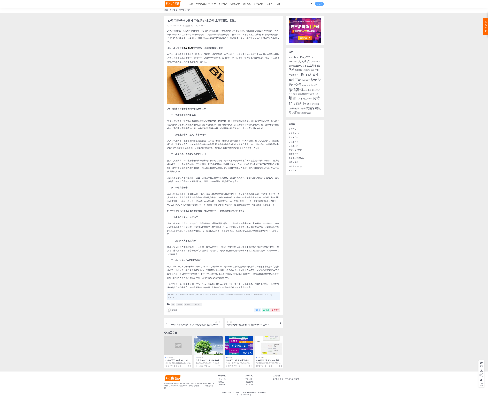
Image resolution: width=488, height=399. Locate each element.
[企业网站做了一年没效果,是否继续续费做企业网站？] (208, 345)
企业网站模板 (300, 65)
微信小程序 (313, 85)
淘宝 (316, 94)
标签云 (221, 382)
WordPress (293, 61)
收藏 (267, 310)
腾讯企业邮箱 (313, 103)
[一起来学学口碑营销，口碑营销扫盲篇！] (178, 345)
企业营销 (223, 3)
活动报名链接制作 (296, 158)
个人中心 (222, 379)
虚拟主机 (293, 108)
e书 (173, 304)
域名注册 (315, 69)
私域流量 (292, 170)
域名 (308, 69)
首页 (191, 3)
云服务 (269, 3)
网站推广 (197, 304)
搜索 (294, 94)
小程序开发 (293, 145)
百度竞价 (183, 10)
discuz (296, 57)
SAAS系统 (258, 3)
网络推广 (230, 357)
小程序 (292, 75)
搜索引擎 (299, 94)
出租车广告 (293, 137)
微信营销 (296, 89)
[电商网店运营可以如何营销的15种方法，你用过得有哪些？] (269, 345)
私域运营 (305, 98)
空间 (310, 98)
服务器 (312, 94)
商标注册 (301, 70)
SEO (312, 58)
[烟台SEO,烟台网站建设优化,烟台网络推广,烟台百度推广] (239, 345)
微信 (314, 80)
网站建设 (200, 357)
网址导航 (222, 384)
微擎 (305, 90)
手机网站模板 (314, 90)
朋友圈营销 (306, 94)
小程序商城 (306, 74)
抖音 (290, 94)
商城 (296, 70)
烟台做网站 (293, 162)
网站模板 (301, 103)
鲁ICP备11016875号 (244, 395)
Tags (278, 3)
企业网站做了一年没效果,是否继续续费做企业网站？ (208, 361)
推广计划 (249, 384)
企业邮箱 (312, 65)
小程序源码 (305, 80)
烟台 (292, 97)
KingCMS (305, 57)
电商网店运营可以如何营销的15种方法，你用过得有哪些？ (268, 361)
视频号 (310, 108)
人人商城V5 (314, 62)
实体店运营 (235, 3)
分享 (258, 310)
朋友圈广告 (293, 154)
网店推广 (188, 304)
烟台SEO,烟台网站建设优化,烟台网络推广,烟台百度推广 (238, 361)
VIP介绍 (249, 379)
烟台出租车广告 (295, 166)
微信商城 (305, 85)
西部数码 (301, 108)
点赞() (276, 310)
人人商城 (304, 61)
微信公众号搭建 (295, 150)
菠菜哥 (175, 310)
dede (290, 58)
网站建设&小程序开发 (206, 3)
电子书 (179, 304)
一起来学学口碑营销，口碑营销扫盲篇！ (177, 361)
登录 (320, 4)
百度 (298, 98)
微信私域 (247, 3)
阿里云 (308, 112)
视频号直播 (301, 113)
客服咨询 (249, 382)
